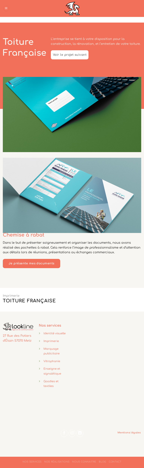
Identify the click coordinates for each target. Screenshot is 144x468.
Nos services (31, 461)
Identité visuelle (55, 333)
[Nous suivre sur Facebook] (64, 433)
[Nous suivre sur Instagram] (72, 433)
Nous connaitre (84, 461)
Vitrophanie (52, 361)
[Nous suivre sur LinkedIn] (79, 433)
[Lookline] (72, 8)
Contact (115, 461)
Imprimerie (11, 295)
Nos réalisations (57, 461)
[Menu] (6, 8)
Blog (102, 461)
